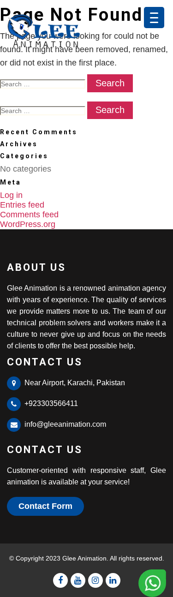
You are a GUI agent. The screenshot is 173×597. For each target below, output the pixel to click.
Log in (11, 195)
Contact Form (45, 506)
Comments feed (29, 214)
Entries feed (22, 204)
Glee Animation (84, 558)
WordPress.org (27, 224)
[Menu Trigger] (154, 17)
